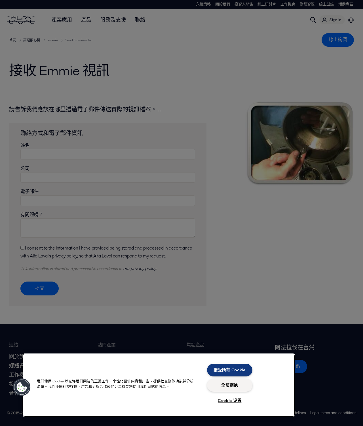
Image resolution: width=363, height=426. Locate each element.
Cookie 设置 (229, 400)
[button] (22, 387)
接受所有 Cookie (230, 370)
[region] (159, 385)
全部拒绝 (229, 385)
